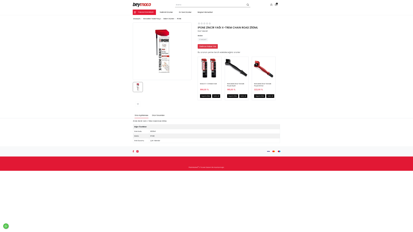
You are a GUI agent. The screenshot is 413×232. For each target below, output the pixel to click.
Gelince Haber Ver (207, 46)
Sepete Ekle (205, 96)
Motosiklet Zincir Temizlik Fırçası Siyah (235, 85)
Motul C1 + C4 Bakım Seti (208, 84)
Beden (200, 36)
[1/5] (199, 23)
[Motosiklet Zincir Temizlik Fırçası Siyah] (237, 68)
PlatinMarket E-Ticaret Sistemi (200, 167)
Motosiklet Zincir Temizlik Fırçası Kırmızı (262, 85)
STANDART (203, 39)
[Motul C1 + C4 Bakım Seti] (209, 68)
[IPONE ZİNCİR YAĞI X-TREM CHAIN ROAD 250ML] (162, 51)
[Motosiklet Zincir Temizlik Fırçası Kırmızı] (264, 68)
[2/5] (200, 23)
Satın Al (216, 96)
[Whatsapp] (6, 226)
